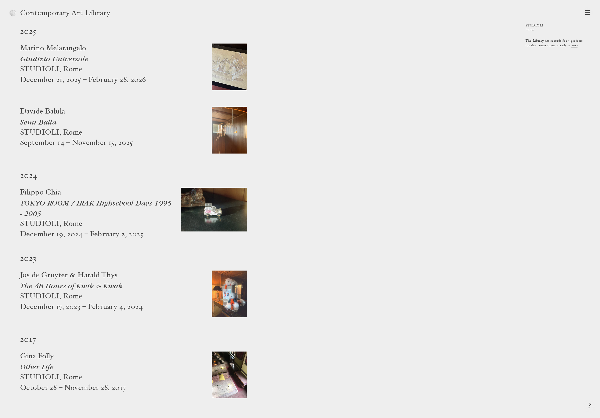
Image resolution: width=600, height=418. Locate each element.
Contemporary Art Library (65, 13)
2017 (574, 45)
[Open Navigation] (588, 12)
